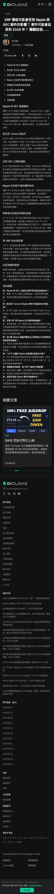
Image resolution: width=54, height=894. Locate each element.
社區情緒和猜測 (14, 95)
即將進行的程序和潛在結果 (18, 85)
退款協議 (32, 865)
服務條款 (7, 860)
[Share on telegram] (14, 493)
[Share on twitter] (4, 493)
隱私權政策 (33, 860)
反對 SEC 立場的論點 (16, 75)
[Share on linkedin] (9, 493)
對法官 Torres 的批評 (16, 70)
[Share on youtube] (19, 493)
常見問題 (11, 100)
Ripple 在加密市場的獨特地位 (20, 80)
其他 (7, 435)
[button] (42, 4)
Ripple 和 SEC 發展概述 (17, 65)
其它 (20, 842)
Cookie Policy (35, 885)
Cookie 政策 (8, 865)
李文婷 (15, 41)
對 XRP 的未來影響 (15, 90)
